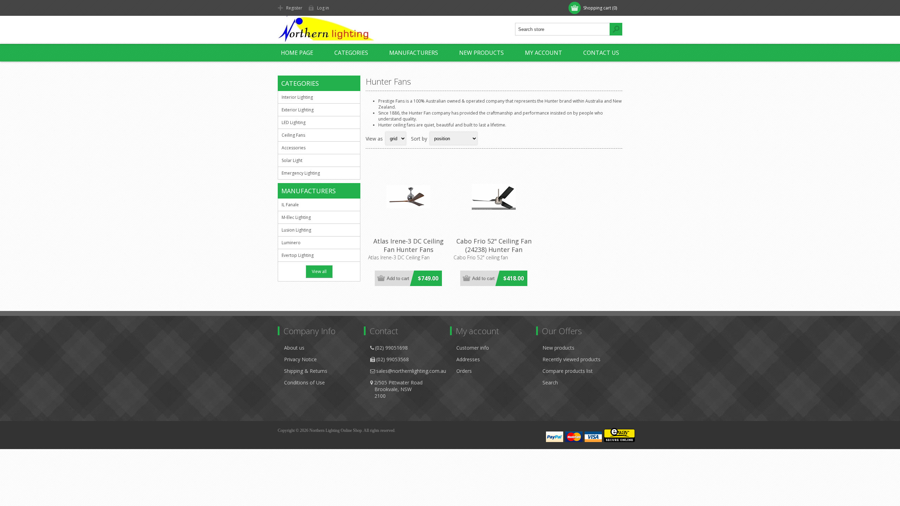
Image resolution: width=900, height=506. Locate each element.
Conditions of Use (304, 382)
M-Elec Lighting (296, 217)
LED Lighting (294, 122)
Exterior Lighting (298, 110)
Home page (297, 53)
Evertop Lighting (298, 255)
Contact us (601, 53)
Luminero (291, 243)
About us (294, 347)
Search (550, 382)
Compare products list (567, 371)
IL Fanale (290, 205)
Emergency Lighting (301, 173)
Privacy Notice (300, 359)
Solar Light (292, 160)
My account (543, 53)
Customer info (472, 347)
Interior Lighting (297, 97)
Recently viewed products (571, 359)
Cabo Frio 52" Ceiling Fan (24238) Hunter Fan (494, 245)
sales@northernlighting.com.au (411, 371)
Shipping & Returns (305, 371)
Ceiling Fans (293, 135)
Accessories (294, 148)
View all (319, 271)
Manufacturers (413, 53)
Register (294, 8)
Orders (464, 371)
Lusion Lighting (296, 230)
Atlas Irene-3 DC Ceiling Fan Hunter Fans (408, 245)
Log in (323, 8)
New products (481, 53)
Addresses (468, 359)
